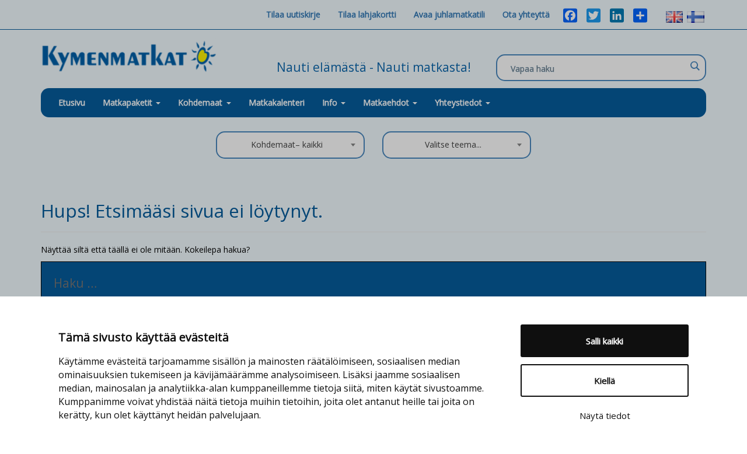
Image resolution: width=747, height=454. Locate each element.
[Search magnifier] (694, 66)
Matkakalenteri (277, 102)
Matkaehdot (387, 102)
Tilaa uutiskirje (293, 14)
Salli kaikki (604, 341)
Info (331, 102)
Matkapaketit (129, 102)
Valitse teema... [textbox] (453, 144)
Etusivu (71, 102)
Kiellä (604, 380)
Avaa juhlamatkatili (449, 14)
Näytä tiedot (605, 415)
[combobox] (290, 145)
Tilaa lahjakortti (367, 14)
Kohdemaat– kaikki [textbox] (287, 144)
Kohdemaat (200, 102)
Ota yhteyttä (526, 14)
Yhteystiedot (459, 102)
